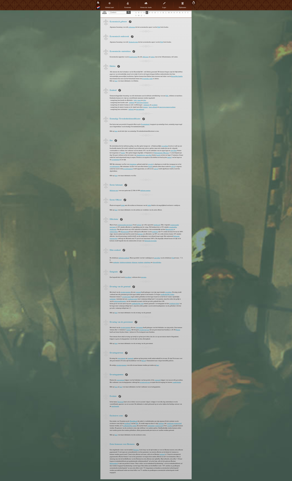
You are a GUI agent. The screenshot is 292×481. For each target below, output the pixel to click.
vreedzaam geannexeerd (174, 423)
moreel (169, 157)
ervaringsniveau (144, 330)
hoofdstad (127, 423)
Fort (173, 258)
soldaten (131, 102)
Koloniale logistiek (150, 241)
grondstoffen (173, 227)
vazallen (169, 426)
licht (135, 100)
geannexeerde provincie (124, 225)
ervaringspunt (126, 297)
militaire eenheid (124, 258)
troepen (145, 107)
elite (144, 100)
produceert (157, 225)
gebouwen (132, 27)
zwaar (139, 100)
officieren (145, 57)
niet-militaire (140, 109)
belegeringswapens (142, 102)
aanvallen (174, 150)
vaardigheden (176, 382)
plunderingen (141, 155)
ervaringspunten (126, 292)
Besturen (136, 450)
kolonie (139, 225)
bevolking (128, 277)
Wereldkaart (133, 421)
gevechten (165, 146)
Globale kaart (109, 7)
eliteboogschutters (125, 262)
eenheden (116, 262)
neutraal (162, 454)
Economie (127, 7)
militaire (131, 109)
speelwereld (115, 406)
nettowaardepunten (120, 301)
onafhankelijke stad (137, 303)
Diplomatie (182, 7)
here (116, 81)
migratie (143, 277)
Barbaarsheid (114, 463)
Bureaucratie (169, 229)
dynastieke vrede (147, 78)
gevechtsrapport (115, 166)
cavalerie (154, 105)
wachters (140, 262)
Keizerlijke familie (177, 76)
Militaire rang (114, 190)
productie (155, 232)
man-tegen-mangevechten (167, 107)
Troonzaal (120, 402)
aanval (173, 166)
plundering (133, 164)
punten (128, 330)
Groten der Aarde (146, 7)
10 (193, 3)
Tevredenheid (145, 124)
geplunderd (150, 426)
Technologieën (133, 42)
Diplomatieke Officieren (161, 153)
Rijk (159, 27)
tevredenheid (116, 160)
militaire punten (145, 190)
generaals (130, 358)
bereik (123, 153)
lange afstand (153, 107)
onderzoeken (114, 232)
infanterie (146, 105)
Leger (164, 7)
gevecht (150, 164)
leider (123, 205)
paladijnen (147, 262)
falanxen (134, 262)
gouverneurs (121, 358)
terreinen (161, 423)
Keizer (178, 330)
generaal (138, 292)
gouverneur (139, 327)
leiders (153, 57)
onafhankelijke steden (167, 294)
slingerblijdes (157, 262)
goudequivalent (132, 299)
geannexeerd (159, 426)
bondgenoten (133, 57)
